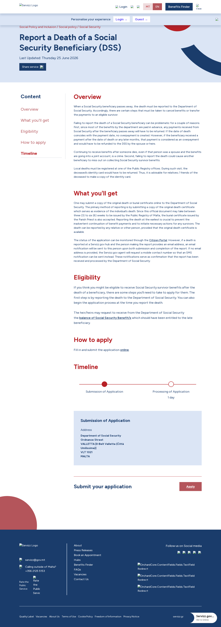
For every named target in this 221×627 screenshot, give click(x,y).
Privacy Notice (131, 616)
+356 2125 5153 (35, 571)
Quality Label (26, 616)
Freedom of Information (108, 616)
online (124, 350)
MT (148, 6)
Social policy (68, 27)
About (78, 545)
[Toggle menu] (199, 7)
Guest (141, 19)
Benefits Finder (179, 7)
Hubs (77, 560)
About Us (54, 616)
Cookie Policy (85, 616)
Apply (190, 486)
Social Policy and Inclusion (37, 27)
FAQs (77, 569)
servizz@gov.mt (35, 560)
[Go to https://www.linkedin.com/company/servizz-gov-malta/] (200, 552)
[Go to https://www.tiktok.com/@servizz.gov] (189, 552)
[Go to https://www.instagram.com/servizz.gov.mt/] (184, 552)
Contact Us (81, 579)
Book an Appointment (87, 555)
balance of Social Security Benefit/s (105, 318)
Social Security (89, 27)
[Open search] (138, 6)
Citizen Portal (158, 240)
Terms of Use (69, 616)
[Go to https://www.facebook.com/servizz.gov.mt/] (179, 552)
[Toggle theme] (132, 6)
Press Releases (83, 550)
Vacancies (80, 574)
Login (121, 19)
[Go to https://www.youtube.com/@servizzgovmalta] (194, 552)
